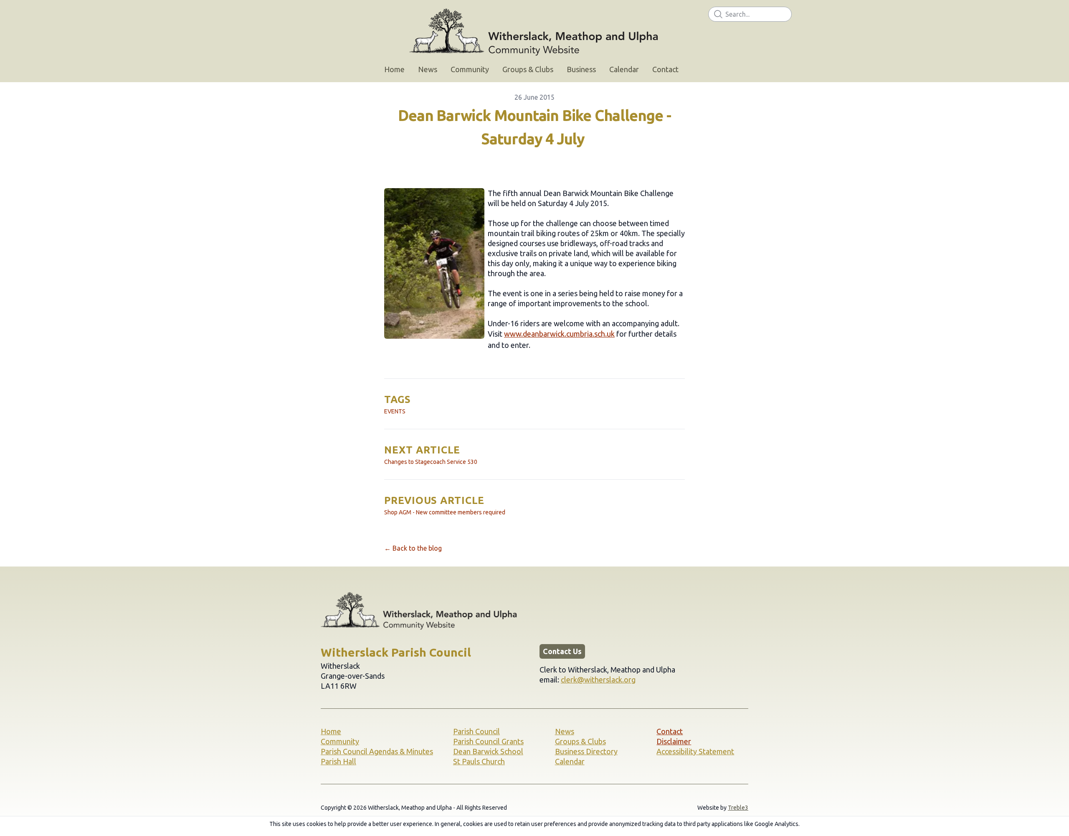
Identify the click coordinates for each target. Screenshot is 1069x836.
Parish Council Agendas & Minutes (377, 751)
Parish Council (476, 731)
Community (340, 741)
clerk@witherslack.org (598, 679)
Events (394, 411)
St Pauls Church (479, 761)
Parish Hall (338, 761)
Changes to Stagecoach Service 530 (430, 461)
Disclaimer (673, 741)
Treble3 (738, 807)
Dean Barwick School (488, 751)
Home (331, 731)
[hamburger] (284, 13)
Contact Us (562, 651)
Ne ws (564, 731)
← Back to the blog (413, 548)
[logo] (534, 32)
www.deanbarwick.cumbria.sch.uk (559, 334)
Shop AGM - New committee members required (444, 512)
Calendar (570, 761)
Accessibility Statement (695, 751)
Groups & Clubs (580, 741)
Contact (669, 731)
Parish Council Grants (488, 741)
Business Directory (586, 751)
